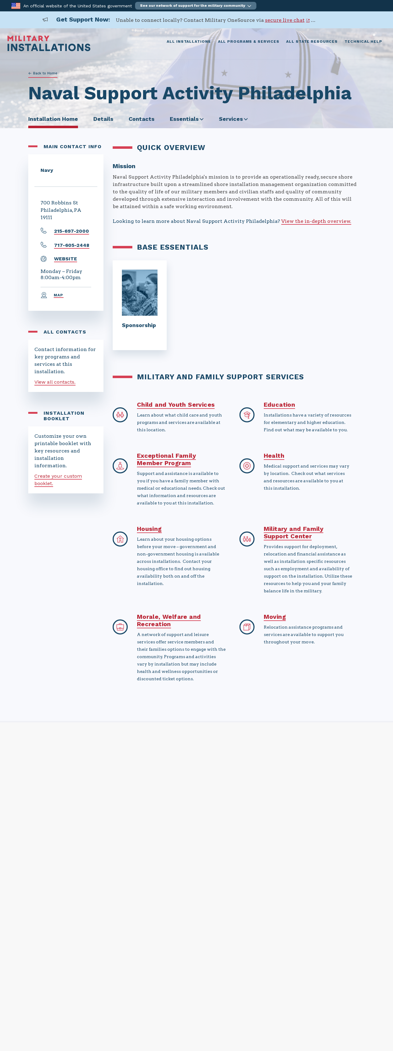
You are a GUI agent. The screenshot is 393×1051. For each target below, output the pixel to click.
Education (279, 404)
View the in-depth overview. (316, 221)
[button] (195, 6)
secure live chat (285, 20)
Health (274, 455)
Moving (275, 616)
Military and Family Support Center (294, 532)
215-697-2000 (71, 231)
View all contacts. (55, 382)
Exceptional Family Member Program (166, 459)
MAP (59, 295)
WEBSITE (65, 259)
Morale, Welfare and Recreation (169, 620)
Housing (149, 528)
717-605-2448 (71, 245)
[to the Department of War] (15, 5)
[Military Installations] (49, 50)
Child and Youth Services (176, 404)
